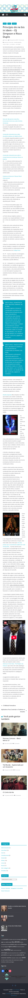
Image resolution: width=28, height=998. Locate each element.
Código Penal (17, 250)
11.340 (2, 939)
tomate (9, 960)
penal (21, 953)
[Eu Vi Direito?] (14, 5)
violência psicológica (10, 962)
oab (12, 950)
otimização (4, 953)
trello (12, 960)
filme (22, 944)
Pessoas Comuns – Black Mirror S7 (12, 739)
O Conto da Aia (8, 792)
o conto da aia (16, 950)
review (16, 957)
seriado (20, 957)
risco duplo (18, 44)
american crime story (8, 42)
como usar (8, 942)
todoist (6, 960)
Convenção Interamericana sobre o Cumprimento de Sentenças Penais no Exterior (13, 157)
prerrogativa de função (12, 955)
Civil (2, 853)
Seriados (14, 23)
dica (13, 942)
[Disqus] (14, 818)
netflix (7, 949)
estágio (15, 944)
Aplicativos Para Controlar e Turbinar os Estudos (13, 711)
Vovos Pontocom (5, 891)
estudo (12, 944)
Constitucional (5, 855)
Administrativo (5, 847)
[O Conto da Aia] (14, 777)
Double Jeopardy (7, 395)
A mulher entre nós (13, 939)
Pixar (25, 952)
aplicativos (24, 939)
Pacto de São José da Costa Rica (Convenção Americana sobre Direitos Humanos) (12, 121)
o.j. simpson (12, 44)
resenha (9, 958)
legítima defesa (12, 946)
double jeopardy (17, 42)
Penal (9, 23)
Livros (2, 863)
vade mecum (16, 960)
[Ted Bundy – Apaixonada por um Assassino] (14, 750)
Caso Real (3, 850)
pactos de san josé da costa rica (13, 952)
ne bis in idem (6, 44)
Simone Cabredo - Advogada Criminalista (12, 888)
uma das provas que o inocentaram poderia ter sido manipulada (14, 544)
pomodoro (4, 955)
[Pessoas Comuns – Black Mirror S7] (14, 724)
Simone (5, 40)
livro (2, 950)
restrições (13, 957)
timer (4, 960)
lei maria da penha (20, 946)
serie (24, 957)
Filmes (4, 23)
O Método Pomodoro (9, 705)
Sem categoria (5, 868)
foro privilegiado (4, 946)
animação (19, 939)
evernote (19, 944)
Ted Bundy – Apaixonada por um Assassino (13, 766)
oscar (20, 950)
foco (25, 944)
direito (17, 942)
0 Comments (21, 40)
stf (1, 960)
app (2, 942)
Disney (8, 944)
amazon (6, 939)
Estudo (3, 858)
